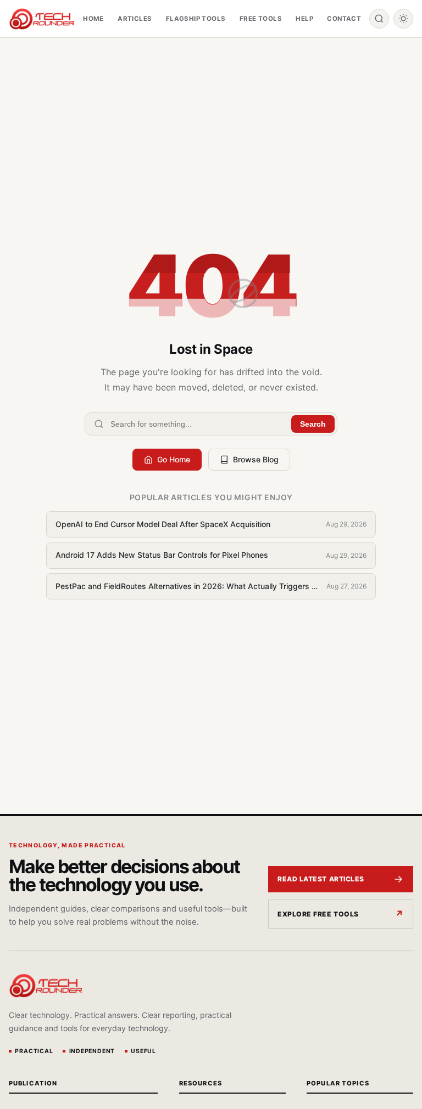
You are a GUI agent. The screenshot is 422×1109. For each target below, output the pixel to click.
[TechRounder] (42, 19)
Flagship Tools (196, 18)
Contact (344, 18)
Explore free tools (318, 914)
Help (304, 18)
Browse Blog (256, 459)
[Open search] (379, 19)
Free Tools (261, 18)
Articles (135, 18)
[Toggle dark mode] (403, 19)
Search (313, 424)
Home (93, 18)
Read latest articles (320, 879)
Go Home (173, 459)
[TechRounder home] (45, 985)
